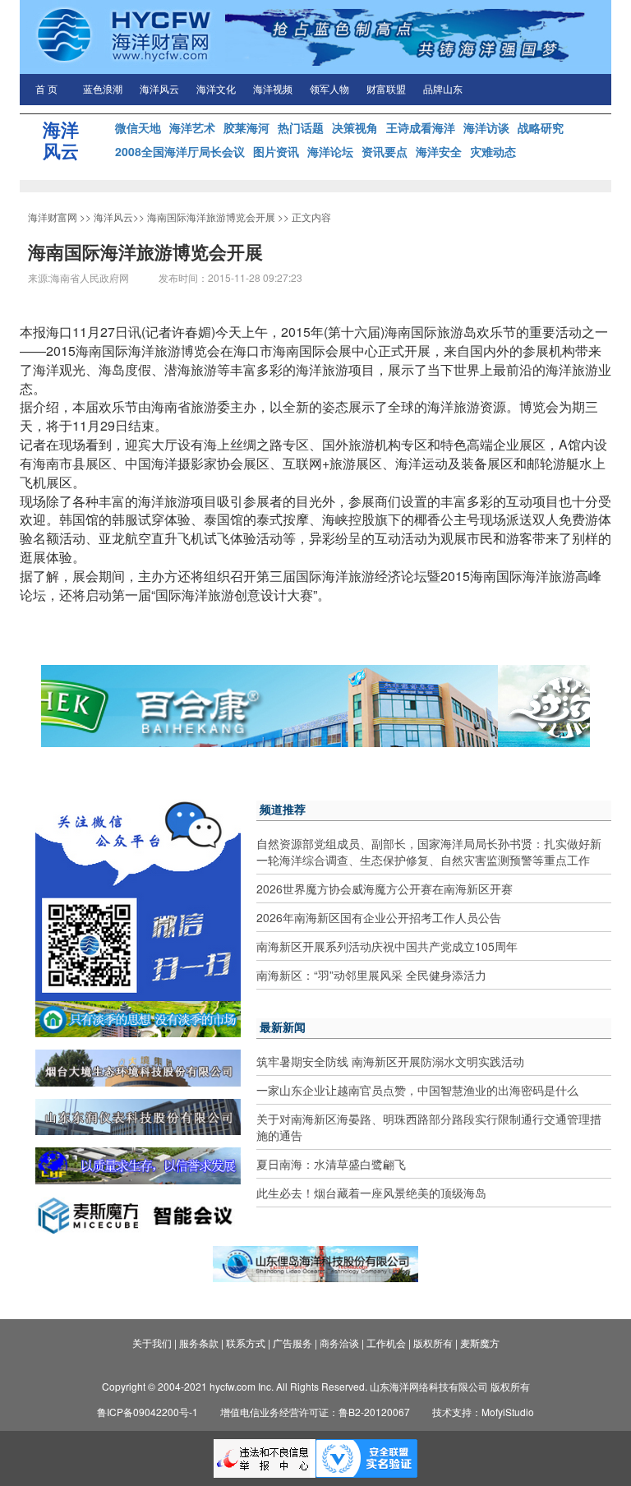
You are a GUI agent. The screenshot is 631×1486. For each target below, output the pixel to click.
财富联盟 (386, 89)
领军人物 (329, 89)
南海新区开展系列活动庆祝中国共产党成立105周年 (387, 946)
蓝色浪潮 (102, 89)
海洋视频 (272, 89)
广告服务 (292, 1343)
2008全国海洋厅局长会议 (180, 151)
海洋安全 (439, 151)
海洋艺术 (192, 127)
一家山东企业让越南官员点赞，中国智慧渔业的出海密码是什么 (417, 1090)
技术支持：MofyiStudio (483, 1412)
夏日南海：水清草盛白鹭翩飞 (331, 1164)
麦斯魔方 (480, 1343)
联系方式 (245, 1343)
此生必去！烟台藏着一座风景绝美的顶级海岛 (371, 1192)
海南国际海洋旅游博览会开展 (211, 217)
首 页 (46, 89)
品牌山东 (443, 89)
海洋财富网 (52, 217)
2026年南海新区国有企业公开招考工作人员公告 (378, 917)
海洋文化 (216, 89)
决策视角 (355, 127)
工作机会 (386, 1343)
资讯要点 (385, 151)
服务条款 (199, 1343)
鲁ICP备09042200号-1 (147, 1412)
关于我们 (152, 1343)
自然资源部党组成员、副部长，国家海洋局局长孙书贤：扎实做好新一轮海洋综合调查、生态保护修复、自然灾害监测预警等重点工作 (428, 851)
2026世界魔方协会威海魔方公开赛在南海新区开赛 (384, 888)
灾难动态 (493, 151)
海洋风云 (159, 89)
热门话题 (301, 127)
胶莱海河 (246, 127)
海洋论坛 (330, 151)
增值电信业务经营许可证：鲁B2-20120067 (315, 1412)
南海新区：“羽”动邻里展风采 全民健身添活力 (371, 975)
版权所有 (433, 1343)
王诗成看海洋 (420, 127)
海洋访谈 (486, 127)
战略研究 (541, 127)
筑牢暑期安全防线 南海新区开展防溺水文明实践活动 (390, 1061)
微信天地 (138, 127)
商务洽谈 (339, 1343)
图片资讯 (276, 151)
